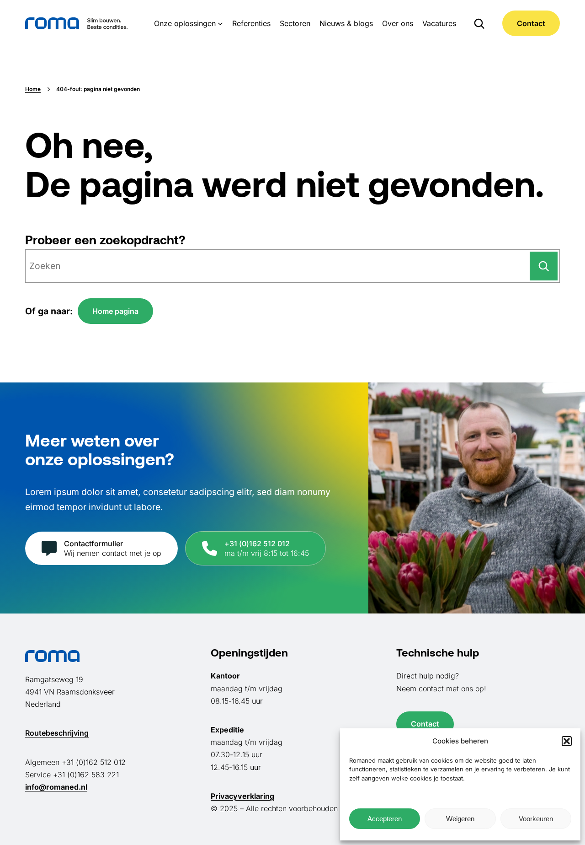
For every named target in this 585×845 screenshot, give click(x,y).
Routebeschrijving (57, 732)
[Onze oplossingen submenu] (220, 23)
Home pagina (115, 311)
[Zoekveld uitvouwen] (479, 23)
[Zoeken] (544, 266)
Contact (531, 23)
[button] (566, 741)
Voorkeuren (536, 819)
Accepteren (384, 819)
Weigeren (460, 819)
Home (33, 89)
